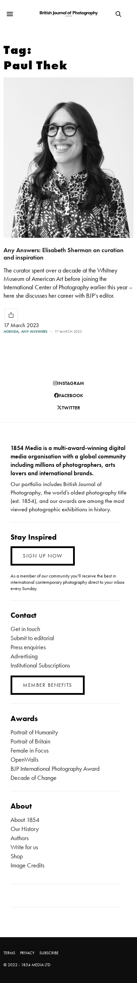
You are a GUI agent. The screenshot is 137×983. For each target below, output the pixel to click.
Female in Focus (29, 750)
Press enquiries (28, 647)
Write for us (24, 847)
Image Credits (27, 865)
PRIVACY (27, 953)
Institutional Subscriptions (40, 665)
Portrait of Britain (30, 741)
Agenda (11, 331)
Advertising (24, 656)
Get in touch (25, 629)
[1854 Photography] (68, 14)
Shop (17, 856)
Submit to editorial (32, 638)
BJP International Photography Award (55, 768)
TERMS (9, 953)
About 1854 (25, 820)
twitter (71, 407)
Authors (19, 838)
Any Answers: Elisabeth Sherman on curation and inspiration (64, 253)
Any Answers (34, 331)
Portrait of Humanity (34, 732)
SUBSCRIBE (49, 953)
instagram (70, 383)
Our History (25, 829)
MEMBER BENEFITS (47, 684)
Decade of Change (34, 778)
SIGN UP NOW (43, 555)
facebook (71, 395)
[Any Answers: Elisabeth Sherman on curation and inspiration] (68, 157)
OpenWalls (24, 759)
